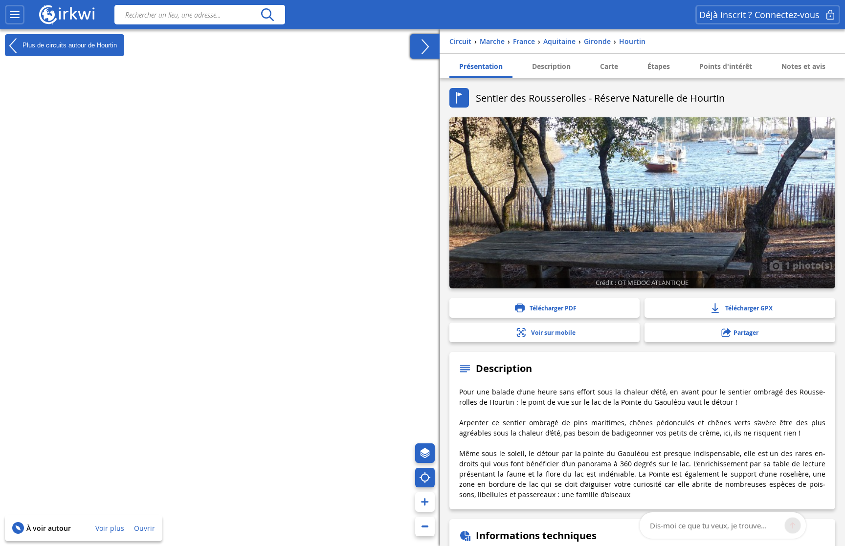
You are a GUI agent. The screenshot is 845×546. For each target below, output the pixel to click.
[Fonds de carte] (425, 453)
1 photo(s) (807, 265)
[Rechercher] (267, 14)
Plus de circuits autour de (69, 44)
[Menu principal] (14, 14)
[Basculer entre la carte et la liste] (425, 46)
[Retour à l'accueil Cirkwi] (67, 14)
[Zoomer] (425, 502)
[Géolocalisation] (425, 477)
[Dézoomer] (425, 526)
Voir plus (109, 528)
